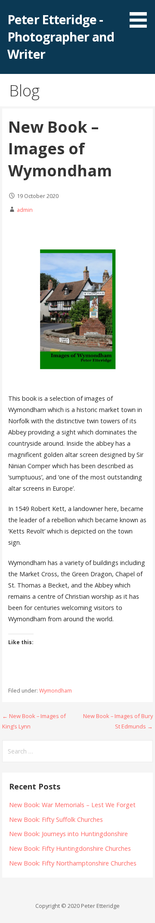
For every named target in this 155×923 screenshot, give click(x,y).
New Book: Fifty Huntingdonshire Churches (70, 848)
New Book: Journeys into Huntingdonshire (68, 834)
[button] (141, 15)
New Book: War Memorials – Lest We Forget (72, 805)
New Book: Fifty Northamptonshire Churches (72, 863)
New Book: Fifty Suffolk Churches (56, 819)
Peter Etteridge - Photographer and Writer (60, 37)
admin (25, 210)
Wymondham (55, 690)
